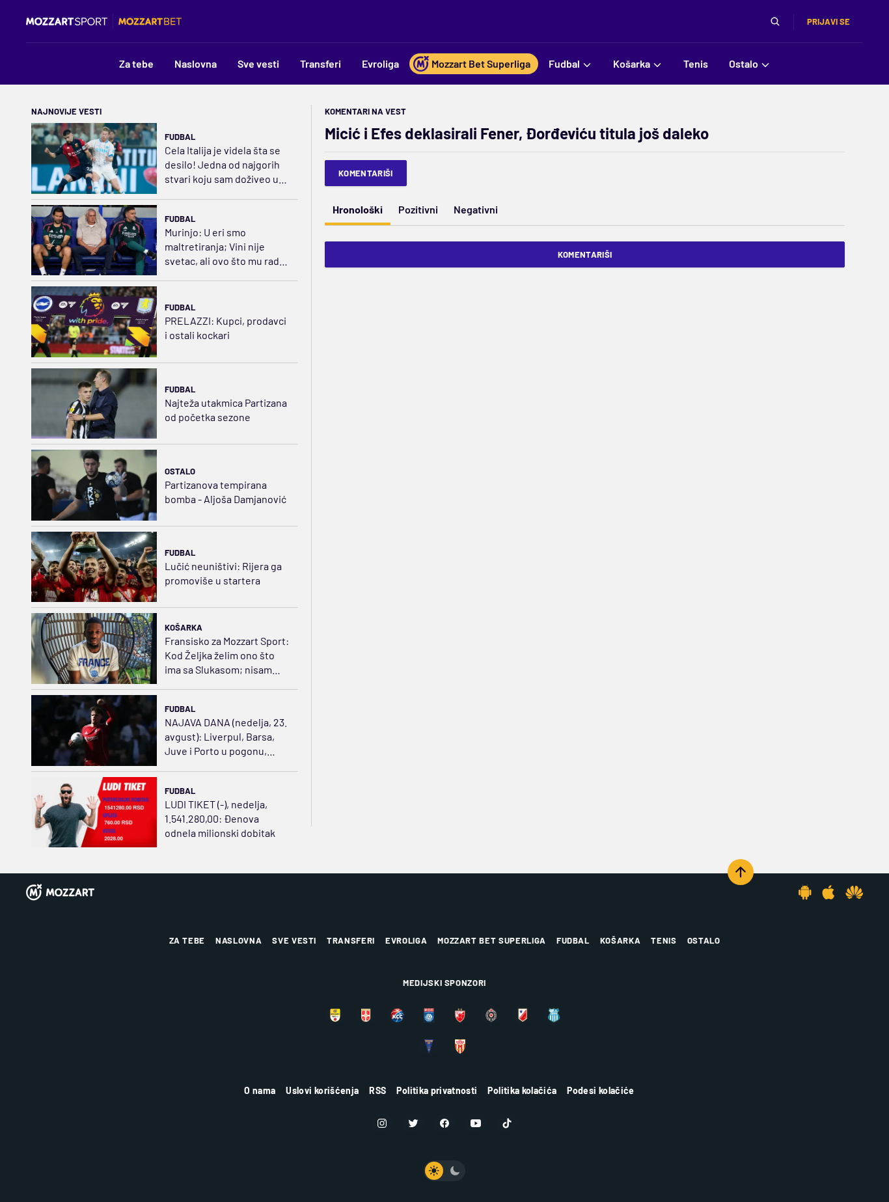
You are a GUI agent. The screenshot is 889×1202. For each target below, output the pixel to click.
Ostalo (180, 471)
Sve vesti (294, 940)
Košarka (183, 627)
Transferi (351, 940)
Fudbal (180, 136)
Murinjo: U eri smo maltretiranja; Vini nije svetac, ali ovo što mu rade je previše (225, 247)
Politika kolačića (521, 1090)
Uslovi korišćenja (322, 1090)
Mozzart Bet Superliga (491, 940)
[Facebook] (444, 1123)
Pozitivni (418, 209)
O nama (259, 1090)
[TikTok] (507, 1123)
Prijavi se (828, 21)
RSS (377, 1090)
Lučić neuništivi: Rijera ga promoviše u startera (223, 573)
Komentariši (365, 173)
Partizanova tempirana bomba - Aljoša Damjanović (225, 491)
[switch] (444, 1170)
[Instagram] (382, 1123)
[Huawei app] (854, 892)
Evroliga (406, 940)
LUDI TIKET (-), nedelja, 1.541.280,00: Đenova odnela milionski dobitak (220, 818)
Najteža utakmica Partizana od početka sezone (226, 409)
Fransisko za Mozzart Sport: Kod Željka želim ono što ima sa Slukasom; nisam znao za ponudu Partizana (227, 656)
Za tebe (187, 940)
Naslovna (238, 940)
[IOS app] (828, 892)
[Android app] (805, 892)
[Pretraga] (775, 21)
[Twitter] (413, 1123)
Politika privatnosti (436, 1090)
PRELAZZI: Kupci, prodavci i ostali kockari (225, 327)
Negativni (476, 209)
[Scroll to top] (741, 872)
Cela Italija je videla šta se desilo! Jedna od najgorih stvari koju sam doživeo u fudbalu (222, 165)
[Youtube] (475, 1123)
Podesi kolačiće (600, 1090)
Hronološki (358, 209)
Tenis (663, 940)
